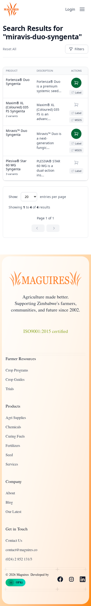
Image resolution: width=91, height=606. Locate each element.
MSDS (78, 120)
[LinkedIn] (82, 579)
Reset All (9, 49)
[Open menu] (82, 9)
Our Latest (13, 511)
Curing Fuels (15, 436)
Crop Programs (17, 370)
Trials (10, 388)
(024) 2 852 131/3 (19, 558)
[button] (76, 83)
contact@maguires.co (21, 549)
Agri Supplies (16, 417)
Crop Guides (15, 379)
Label (78, 92)
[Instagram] (71, 579)
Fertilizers (13, 445)
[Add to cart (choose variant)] (76, 104)
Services (12, 464)
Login (70, 9)
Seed (9, 454)
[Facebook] (60, 579)
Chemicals (13, 426)
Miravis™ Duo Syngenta (16, 132)
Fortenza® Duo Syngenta (17, 81)
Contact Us (14, 540)
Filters (79, 49)
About (10, 492)
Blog (9, 502)
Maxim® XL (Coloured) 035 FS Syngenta (17, 107)
